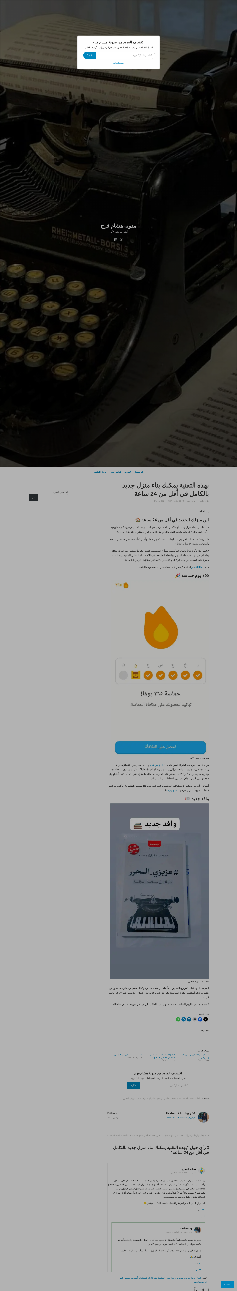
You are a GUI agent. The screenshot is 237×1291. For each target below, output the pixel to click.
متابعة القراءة (118, 63)
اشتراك (90, 55)
